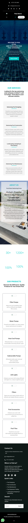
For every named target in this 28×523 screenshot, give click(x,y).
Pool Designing (11, 482)
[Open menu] (7, 17)
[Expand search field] (15, 17)
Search (20, 506)
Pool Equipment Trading (13, 489)
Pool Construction (11, 484)
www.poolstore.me (11, 514)
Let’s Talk (21, 17)
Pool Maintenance (11, 487)
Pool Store (18, 14)
